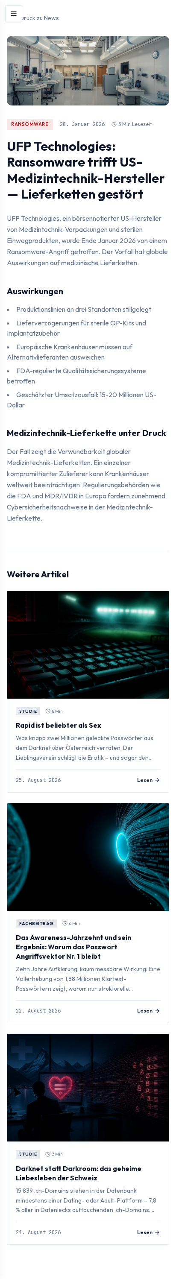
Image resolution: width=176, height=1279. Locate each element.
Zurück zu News (38, 18)
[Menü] (13, 13)
